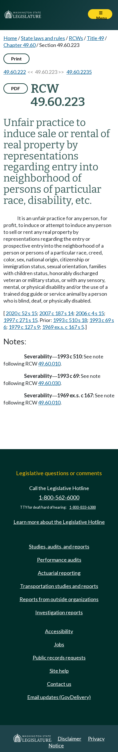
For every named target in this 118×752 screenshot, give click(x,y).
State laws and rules (43, 38)
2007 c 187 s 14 (56, 313)
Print (16, 58)
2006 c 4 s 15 (90, 313)
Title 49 (95, 38)
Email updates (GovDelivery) (59, 697)
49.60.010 (49, 363)
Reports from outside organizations (59, 599)
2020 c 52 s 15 (21, 313)
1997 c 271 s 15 (20, 320)
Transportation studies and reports (59, 586)
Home (10, 38)
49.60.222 (14, 72)
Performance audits (59, 559)
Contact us (59, 684)
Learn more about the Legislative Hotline (59, 522)
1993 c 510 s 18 (70, 320)
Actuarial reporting (59, 573)
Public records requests (59, 657)
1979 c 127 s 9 (24, 327)
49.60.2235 (79, 72)
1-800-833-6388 (82, 507)
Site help (59, 671)
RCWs (76, 38)
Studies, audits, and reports (59, 546)
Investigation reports (59, 612)
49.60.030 (49, 383)
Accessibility (59, 631)
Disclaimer (69, 738)
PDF (15, 88)
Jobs (59, 644)
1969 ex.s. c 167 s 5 (63, 327)
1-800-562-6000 (59, 497)
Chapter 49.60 (19, 45)
